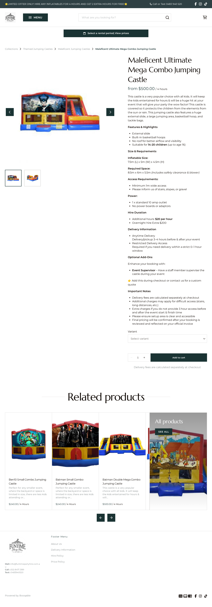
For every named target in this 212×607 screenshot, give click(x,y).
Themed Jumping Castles (38, 49)
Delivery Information (63, 549)
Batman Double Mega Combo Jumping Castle (121, 481)
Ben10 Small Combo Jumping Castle (27, 481)
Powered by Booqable (17, 595)
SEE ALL (163, 431)
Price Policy (58, 561)
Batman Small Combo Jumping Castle (69, 481)
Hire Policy (57, 555)
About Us (56, 543)
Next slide (111, 518)
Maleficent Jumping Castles (74, 49)
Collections (11, 49)
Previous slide (101, 518)
